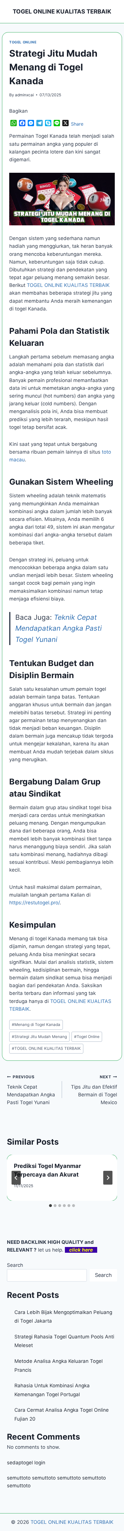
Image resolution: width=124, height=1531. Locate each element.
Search (15, 1265)
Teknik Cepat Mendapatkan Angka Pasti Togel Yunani (58, 628)
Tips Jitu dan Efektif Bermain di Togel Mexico (94, 1090)
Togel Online (86, 1036)
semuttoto (19, 1478)
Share (77, 124)
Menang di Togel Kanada (36, 1024)
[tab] (50, 1205)
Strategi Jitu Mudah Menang (39, 1036)
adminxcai (24, 95)
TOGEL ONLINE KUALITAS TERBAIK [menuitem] (68, 285)
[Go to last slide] (16, 1178)
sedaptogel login (26, 1462)
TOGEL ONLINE (22, 42)
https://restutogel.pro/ (34, 902)
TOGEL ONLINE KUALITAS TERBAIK (46, 1048)
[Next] (107, 1178)
